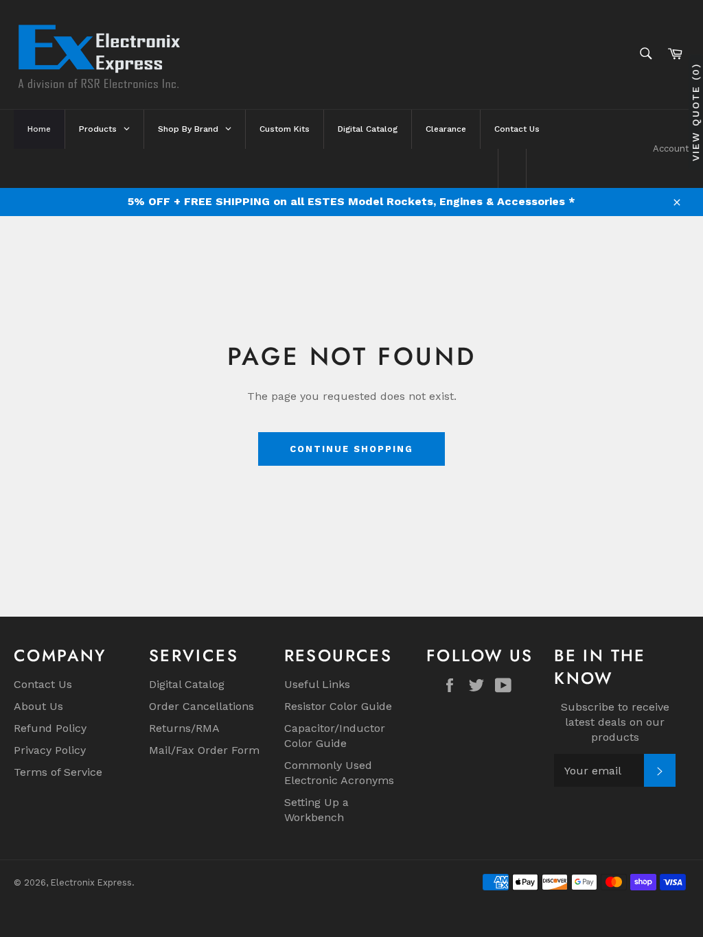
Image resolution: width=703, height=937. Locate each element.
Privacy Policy (50, 750)
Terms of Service (58, 772)
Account (671, 148)
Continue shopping (351, 449)
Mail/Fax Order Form (204, 750)
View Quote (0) (695, 112)
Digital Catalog (186, 684)
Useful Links (317, 684)
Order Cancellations (201, 706)
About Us (38, 706)
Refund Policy (50, 728)
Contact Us (43, 684)
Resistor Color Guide (338, 706)
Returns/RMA (184, 728)
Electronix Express (91, 882)
